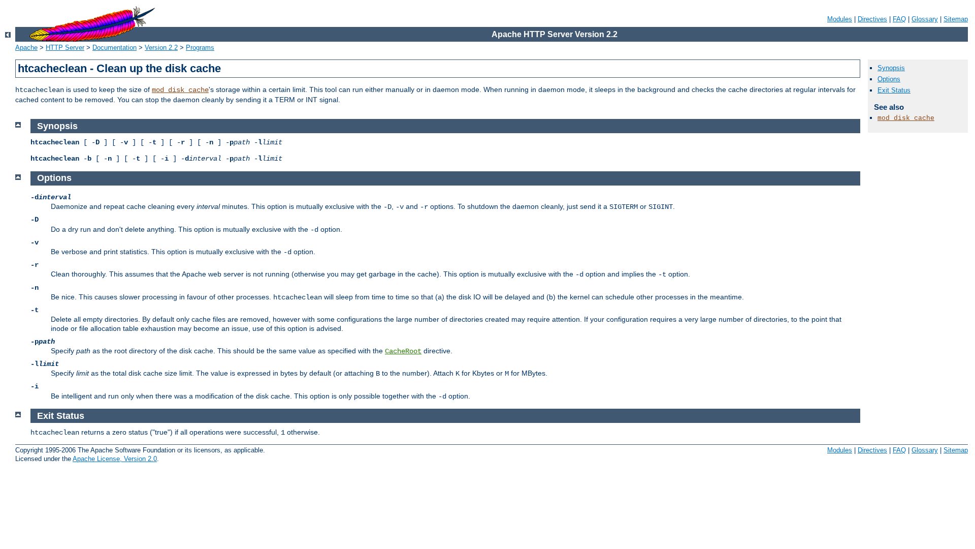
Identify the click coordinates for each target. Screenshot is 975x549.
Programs (200, 47)
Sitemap (956, 19)
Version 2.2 (161, 47)
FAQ (899, 19)
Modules (839, 19)
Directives (872, 19)
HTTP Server (65, 47)
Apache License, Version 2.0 (115, 459)
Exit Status (894, 90)
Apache (26, 47)
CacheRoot (403, 351)
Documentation (114, 47)
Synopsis (891, 68)
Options (889, 79)
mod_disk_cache (180, 90)
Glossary (925, 19)
